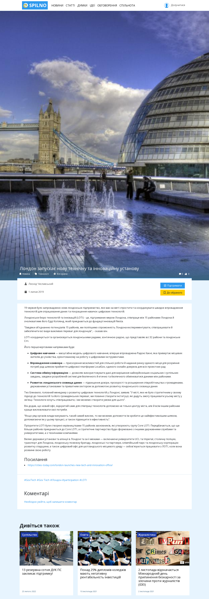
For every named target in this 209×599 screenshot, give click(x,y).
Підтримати (174, 285)
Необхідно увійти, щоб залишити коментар (50, 501)
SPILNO (37, 5)
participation (71, 480)
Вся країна (61, 273)
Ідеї (92, 5)
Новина (26, 273)
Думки (82, 5)
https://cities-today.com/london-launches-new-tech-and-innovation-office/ (70, 465)
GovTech (31, 480)
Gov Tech (44, 480)
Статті (70, 5)
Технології (43, 273)
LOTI (84, 480)
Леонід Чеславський (40, 284)
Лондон (57, 480)
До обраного (174, 292)
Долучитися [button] (177, 5)
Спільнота (127, 5)
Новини (57, 5)
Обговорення (107, 5)
